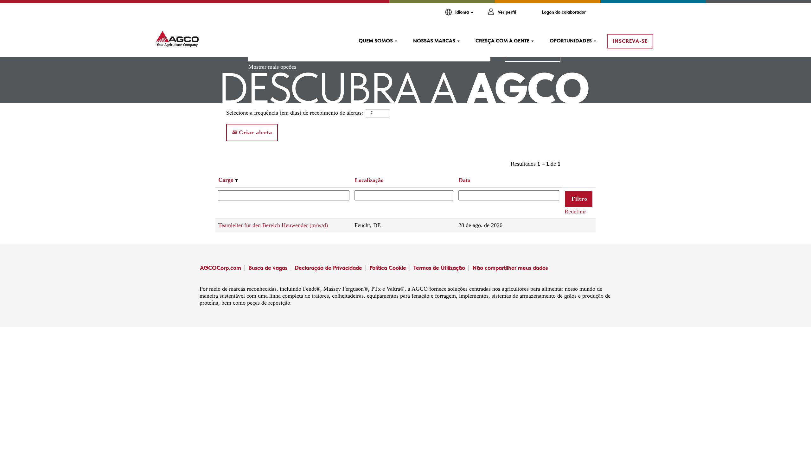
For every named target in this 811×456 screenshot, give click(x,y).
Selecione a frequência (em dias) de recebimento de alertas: (294, 113)
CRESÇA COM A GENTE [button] (503, 41)
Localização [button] (369, 180)
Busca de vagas (267, 267)
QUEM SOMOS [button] (376, 41)
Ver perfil (507, 12)
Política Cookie (387, 267)
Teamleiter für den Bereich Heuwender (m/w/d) (273, 225)
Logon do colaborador (564, 12)
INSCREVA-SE (630, 41)
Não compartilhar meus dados (510, 267)
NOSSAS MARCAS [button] (435, 41)
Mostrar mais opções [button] (272, 67)
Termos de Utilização (439, 267)
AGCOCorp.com (220, 267)
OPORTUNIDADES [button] (571, 41)
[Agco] (177, 39)
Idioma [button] (462, 12)
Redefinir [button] (575, 211)
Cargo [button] (226, 180)
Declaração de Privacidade (328, 267)
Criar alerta (254, 132)
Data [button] (464, 180)
